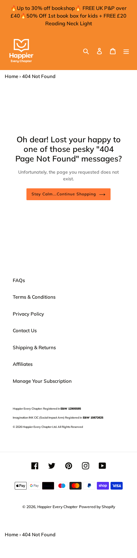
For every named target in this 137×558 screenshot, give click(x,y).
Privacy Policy (28, 314)
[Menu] (126, 51)
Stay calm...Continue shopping (64, 194)
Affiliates (22, 364)
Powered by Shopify (97, 506)
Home (11, 76)
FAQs (19, 280)
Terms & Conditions (34, 297)
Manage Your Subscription (42, 381)
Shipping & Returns (34, 347)
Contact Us (25, 330)
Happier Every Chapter (57, 506)
